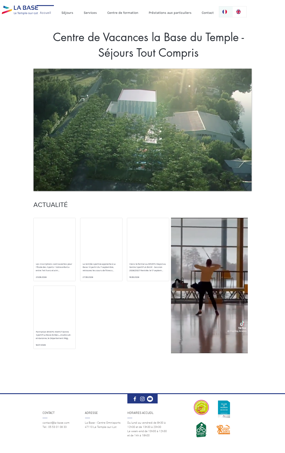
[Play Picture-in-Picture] (238, 185)
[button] (242, 348)
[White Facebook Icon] (135, 399)
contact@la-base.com (56, 423)
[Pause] (39, 185)
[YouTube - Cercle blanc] (150, 399)
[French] (226, 11)
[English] (239, 11)
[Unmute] (47, 185)
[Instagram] (142, 399)
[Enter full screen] (245, 185)
